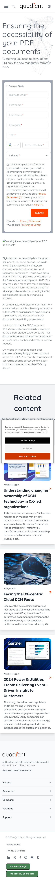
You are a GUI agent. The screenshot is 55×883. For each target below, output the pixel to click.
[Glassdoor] (38, 857)
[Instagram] (26, 857)
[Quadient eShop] (49, 6)
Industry (14, 155)
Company (8, 799)
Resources (8, 791)
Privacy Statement (30, 221)
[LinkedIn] (9, 857)
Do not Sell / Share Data (22, 873)
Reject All (27, 448)
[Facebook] (20, 857)
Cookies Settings (18, 866)
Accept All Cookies (27, 456)
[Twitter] (15, 857)
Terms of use (13, 844)
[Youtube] (32, 857)
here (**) (38, 204)
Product (7, 782)
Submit (39, 212)
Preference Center (31, 224)
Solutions (7, 808)
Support (7, 817)
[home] (31, 5)
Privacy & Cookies (16, 850)
